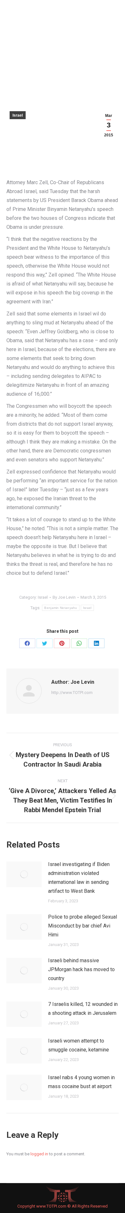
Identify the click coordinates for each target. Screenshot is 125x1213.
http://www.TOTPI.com (72, 692)
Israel (18, 115)
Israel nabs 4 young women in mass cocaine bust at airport (81, 1081)
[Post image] (24, 874)
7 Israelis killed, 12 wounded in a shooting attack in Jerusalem (83, 1008)
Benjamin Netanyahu (60, 608)
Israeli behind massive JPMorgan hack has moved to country (81, 969)
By (64, 597)
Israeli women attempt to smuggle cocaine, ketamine (78, 1045)
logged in (39, 1154)
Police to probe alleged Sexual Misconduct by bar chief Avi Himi (82, 926)
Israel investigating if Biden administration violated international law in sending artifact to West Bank (79, 877)
